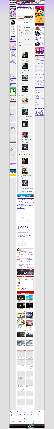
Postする (31, 7)
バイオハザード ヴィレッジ (21, 208)
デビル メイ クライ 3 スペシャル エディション (23, 235)
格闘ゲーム (39, 419)
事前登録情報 (25, 419)
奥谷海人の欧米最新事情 (13, 50)
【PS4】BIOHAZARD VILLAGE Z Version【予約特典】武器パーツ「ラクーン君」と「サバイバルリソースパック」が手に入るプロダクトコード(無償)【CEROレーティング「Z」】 (26, 263)
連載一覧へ (15, 77)
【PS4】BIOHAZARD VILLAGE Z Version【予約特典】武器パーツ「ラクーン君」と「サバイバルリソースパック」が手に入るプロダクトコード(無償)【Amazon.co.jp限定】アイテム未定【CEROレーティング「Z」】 (26, 258)
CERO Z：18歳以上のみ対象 (25, 225)
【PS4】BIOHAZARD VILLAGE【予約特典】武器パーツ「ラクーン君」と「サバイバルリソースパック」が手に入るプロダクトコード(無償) (26, 266)
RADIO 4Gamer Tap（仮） (13, 61)
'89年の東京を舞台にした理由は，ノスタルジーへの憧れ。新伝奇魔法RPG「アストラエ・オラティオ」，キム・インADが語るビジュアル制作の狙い (13, 155)
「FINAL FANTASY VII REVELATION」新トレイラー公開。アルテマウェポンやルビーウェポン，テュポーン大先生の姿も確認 (40, 57)
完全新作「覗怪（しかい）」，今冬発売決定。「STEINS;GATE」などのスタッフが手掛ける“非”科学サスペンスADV (21, 301)
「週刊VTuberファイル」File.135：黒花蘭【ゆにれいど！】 (21, 365)
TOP (10, 411)
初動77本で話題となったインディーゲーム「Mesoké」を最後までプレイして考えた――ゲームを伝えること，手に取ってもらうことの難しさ (13, 141)
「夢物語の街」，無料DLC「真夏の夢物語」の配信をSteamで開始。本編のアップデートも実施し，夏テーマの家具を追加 (21, 319)
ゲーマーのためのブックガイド (13, 63)
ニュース (12, 37)
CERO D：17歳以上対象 (20, 225)
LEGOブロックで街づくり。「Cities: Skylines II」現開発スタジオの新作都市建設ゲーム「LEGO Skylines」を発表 (40, 69)
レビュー (10, 5)
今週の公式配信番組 (13, 54)
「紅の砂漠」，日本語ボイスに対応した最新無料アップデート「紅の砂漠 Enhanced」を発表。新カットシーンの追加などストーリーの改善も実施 (40, 81)
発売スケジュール (19, 414)
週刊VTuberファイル (13, 55)
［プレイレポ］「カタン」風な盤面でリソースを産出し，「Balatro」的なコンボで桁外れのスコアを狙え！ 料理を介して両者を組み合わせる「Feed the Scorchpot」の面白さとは (21, 378)
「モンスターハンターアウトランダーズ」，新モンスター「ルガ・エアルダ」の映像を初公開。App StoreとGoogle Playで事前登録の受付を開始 (40, 78)
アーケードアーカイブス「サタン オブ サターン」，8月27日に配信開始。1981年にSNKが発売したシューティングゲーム (29, 309)
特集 (11, 38)
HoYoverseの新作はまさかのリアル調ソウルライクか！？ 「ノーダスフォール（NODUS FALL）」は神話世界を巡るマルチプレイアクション (40, 72)
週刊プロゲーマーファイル (13, 53)
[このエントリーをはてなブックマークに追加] (33, 7)
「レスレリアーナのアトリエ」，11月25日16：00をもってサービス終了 (29, 318)
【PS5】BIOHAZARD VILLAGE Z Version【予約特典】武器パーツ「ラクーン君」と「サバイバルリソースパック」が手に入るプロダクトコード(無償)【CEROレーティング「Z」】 (26, 253)
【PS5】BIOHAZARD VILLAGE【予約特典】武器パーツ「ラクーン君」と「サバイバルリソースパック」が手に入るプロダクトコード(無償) (26, 248)
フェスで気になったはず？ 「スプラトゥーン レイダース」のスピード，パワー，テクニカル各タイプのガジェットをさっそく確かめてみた (13, 135)
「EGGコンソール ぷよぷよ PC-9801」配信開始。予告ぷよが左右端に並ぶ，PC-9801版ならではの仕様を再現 (21, 327)
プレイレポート (13, 5)
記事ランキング (12, 415)
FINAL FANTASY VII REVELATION (39, 90)
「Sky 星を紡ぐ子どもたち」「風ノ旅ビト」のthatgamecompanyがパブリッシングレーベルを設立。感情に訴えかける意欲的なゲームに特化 (29, 327)
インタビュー (16, 5)
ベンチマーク (32, 421)
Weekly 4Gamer (12, 51)
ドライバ (11, 82)
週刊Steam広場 (12, 60)
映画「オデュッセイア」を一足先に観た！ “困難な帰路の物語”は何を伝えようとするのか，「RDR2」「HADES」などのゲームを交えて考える (13, 114)
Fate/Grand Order (37, 102)
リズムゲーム (39, 421)
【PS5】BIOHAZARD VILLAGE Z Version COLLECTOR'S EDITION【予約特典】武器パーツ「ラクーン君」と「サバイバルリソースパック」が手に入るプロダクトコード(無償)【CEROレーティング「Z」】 (26, 260)
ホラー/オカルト (27, 226)
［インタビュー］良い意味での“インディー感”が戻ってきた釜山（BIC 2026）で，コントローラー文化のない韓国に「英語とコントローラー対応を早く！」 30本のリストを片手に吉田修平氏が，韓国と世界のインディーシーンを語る (13, 162)
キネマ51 (12, 74)
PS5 (26, 22)
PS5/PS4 (31, 411)
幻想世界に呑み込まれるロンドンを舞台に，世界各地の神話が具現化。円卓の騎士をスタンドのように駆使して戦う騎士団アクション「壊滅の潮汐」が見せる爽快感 (21, 386)
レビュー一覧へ (31, 388)
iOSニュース (25, 418)
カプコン (30, 225)
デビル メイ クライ (21, 234)
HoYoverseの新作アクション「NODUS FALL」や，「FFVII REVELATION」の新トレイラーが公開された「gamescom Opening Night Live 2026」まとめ (40, 75)
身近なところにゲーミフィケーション (13, 73)
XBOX (24, 411)
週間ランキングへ (43, 85)
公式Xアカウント (12, 0)
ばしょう (25, 236)
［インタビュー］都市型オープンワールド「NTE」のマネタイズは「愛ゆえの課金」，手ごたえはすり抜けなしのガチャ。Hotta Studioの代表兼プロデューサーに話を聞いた (13, 149)
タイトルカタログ (12, 421)
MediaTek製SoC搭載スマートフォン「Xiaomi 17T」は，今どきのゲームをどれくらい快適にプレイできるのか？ (29, 377)
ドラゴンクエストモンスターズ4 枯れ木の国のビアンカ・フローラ (40, 96)
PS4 (18, 22)
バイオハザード (19, 226)
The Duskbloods (37, 104)
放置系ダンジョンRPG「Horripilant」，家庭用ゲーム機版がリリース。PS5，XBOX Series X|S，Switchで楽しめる (21, 309)
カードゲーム (39, 420)
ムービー (19, 5)
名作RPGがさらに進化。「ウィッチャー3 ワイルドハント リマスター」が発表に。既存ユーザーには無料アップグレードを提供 (40, 60)
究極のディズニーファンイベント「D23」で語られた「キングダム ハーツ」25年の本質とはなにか (29, 405)
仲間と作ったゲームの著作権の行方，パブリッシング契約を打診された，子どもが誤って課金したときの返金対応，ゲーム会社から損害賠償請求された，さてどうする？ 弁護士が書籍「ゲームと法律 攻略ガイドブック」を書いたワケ (29, 347)
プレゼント (12, 80)
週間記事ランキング (12, 79)
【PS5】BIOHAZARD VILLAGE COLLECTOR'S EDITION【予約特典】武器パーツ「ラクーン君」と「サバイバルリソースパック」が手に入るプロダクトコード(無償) (26, 267)
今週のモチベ (12, 52)
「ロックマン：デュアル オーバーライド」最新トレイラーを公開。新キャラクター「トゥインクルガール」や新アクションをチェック (40, 66)
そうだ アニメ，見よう (13, 62)
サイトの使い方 (16, 0)
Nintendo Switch (31, 235)
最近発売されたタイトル (22, 5)
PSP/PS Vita (39, 411)
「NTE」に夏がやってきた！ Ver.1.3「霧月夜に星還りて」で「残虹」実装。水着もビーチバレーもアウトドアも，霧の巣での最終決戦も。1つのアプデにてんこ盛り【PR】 (21, 347)
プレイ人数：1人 (23, 226)
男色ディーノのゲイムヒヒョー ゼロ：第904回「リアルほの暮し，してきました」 (21, 357)
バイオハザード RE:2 (27, 227)
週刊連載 (11, 414)
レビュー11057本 (11, 3)
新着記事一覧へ (31, 329)
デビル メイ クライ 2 (28, 234)
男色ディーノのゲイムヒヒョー (13, 56)
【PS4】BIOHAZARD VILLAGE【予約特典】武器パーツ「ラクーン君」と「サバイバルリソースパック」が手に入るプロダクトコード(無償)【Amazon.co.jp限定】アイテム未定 (26, 265)
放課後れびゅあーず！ (13, 75)
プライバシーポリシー (12, 164)
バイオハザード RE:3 (26, 228)
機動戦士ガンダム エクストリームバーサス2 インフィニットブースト (40, 98)
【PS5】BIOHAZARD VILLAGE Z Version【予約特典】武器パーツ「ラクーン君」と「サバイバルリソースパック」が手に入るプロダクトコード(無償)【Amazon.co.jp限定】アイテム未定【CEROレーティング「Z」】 (26, 261)
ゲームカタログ (26, 5)
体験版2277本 (14, 3)
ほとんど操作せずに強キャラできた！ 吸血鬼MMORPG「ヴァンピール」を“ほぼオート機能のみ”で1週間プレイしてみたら (13, 128)
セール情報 (21, 236)
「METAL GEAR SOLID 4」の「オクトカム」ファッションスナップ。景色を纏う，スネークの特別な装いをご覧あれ (13, 107)
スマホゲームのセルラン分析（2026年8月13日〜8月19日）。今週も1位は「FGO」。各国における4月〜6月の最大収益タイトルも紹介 (29, 358)
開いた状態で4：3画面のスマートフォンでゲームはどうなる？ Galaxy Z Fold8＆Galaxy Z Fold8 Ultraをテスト (29, 386)
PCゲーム (11, 84)
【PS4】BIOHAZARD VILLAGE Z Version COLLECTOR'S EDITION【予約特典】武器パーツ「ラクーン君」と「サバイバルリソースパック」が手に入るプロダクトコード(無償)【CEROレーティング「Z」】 (26, 256)
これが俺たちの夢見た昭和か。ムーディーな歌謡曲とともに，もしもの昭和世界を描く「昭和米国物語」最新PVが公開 (40, 84)
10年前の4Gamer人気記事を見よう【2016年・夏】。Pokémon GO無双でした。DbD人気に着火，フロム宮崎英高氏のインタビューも (13, 120)
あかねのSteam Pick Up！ (13, 76)
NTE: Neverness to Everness (38, 92)
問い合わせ (19, 0)
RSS (11, 81)
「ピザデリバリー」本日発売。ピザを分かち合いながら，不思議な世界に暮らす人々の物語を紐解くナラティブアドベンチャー (29, 301)
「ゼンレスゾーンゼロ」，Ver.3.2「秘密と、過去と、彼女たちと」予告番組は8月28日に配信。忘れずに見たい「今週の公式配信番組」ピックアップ (29, 366)
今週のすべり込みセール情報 (13, 59)
